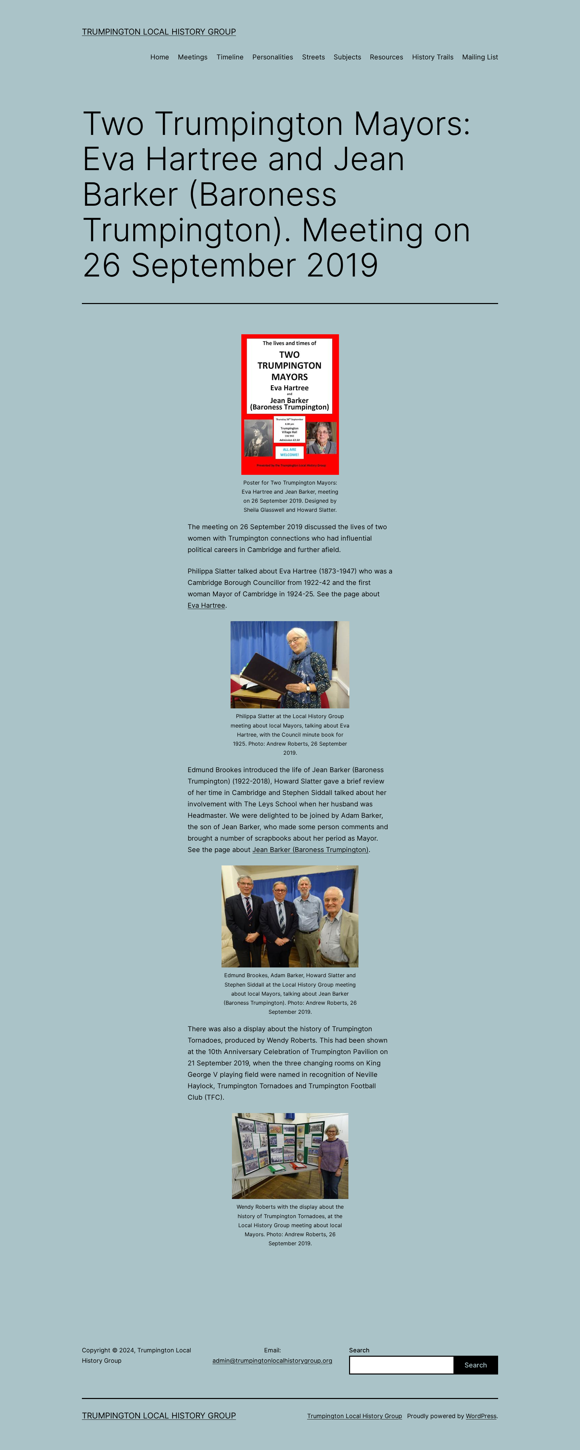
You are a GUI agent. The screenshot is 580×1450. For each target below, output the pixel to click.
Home (159, 57)
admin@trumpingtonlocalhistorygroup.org (272, 1360)
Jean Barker (272, 850)
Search (359, 1350)
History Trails (432, 57)
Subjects (347, 57)
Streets (313, 57)
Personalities (272, 57)
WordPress (481, 1415)
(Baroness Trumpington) (330, 850)
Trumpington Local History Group (159, 32)
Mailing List (480, 57)
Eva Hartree (206, 605)
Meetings (192, 57)
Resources (386, 57)
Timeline (230, 57)
